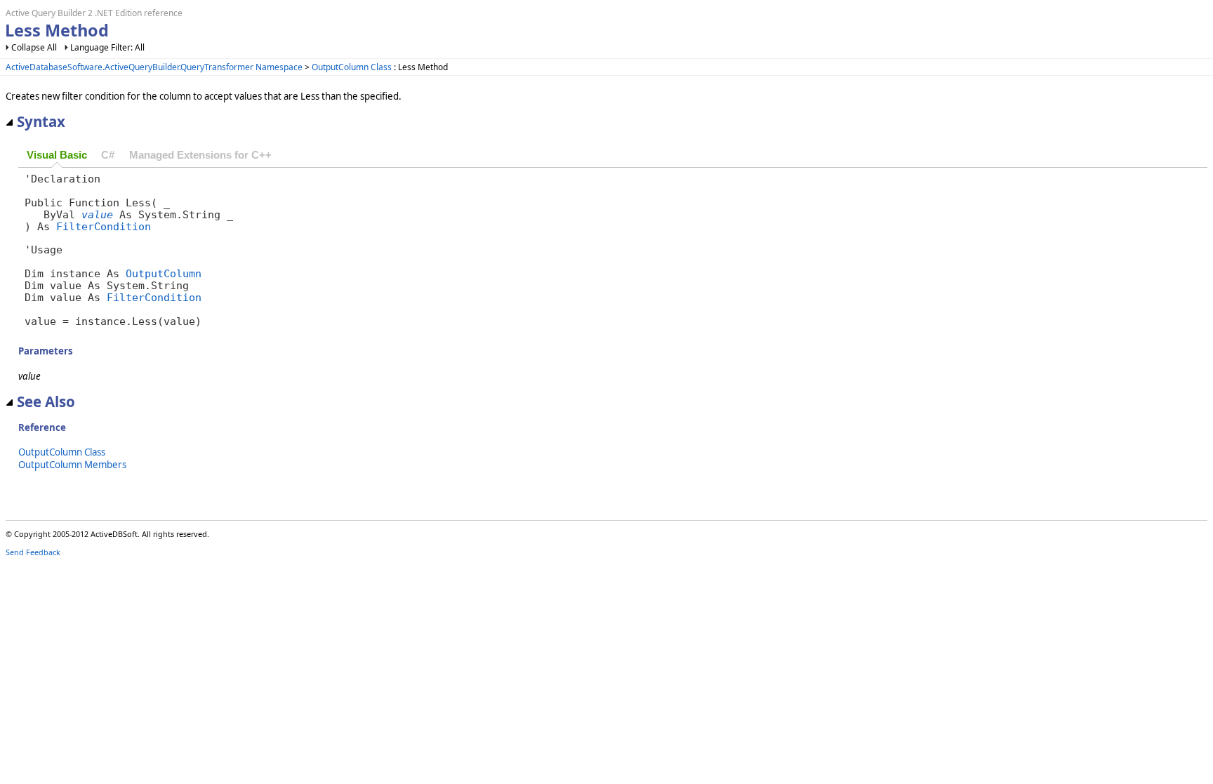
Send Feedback (33, 552)
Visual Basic (57, 155)
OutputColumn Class (352, 67)
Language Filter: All (107, 47)
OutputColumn (163, 273)
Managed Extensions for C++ (200, 155)
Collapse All (34, 47)
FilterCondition (103, 226)
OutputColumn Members (72, 464)
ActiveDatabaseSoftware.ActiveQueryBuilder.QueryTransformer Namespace (154, 67)
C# (107, 155)
